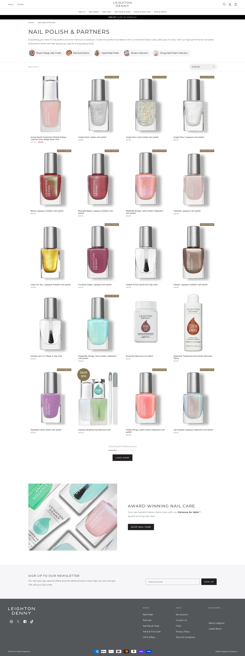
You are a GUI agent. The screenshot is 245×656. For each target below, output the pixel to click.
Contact (20, 4)
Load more (122, 458)
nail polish (94, 12)
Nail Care (106, 12)
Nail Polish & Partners (46, 22)
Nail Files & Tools (122, 12)
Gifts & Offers (160, 12)
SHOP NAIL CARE (141, 527)
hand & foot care (142, 12)
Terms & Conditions (185, 637)
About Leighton (216, 623)
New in (82, 12)
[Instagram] (11, 621)
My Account (182, 614)
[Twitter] (18, 621)
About (10, 4)
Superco (233, 651)
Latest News (215, 629)
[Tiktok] (31, 621)
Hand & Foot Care (152, 631)
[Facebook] (25, 621)
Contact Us (181, 620)
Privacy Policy (183, 631)
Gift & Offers (149, 637)
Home (31, 22)
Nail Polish (148, 614)
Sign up (209, 582)
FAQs (178, 626)
